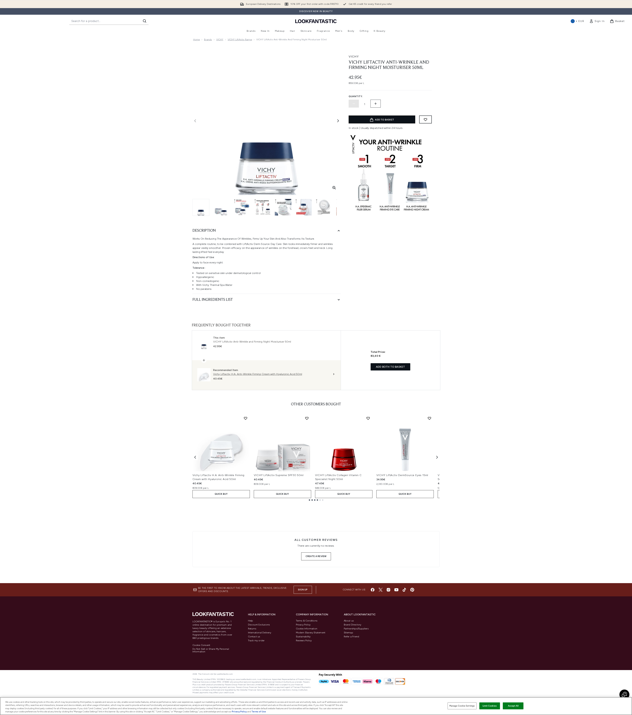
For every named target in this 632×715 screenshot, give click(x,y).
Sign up (302, 589)
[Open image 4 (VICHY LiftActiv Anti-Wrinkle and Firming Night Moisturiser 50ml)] (262, 207)
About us (349, 620)
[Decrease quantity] (354, 104)
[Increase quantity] (375, 104)
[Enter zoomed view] (334, 188)
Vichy (354, 56)
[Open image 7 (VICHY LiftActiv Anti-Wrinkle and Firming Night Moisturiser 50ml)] (324, 207)
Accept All (513, 706)
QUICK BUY (221, 494)
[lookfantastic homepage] (316, 21)
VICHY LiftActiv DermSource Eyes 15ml (402, 475)
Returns (252, 628)
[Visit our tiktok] (404, 590)
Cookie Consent (201, 645)
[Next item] (437, 457)
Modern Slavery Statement (311, 632)
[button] (624, 694)
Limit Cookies (490, 706)
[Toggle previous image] (195, 120)
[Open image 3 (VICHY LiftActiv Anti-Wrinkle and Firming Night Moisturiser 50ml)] (242, 207)
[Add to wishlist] (425, 119)
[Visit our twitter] (380, 590)
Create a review (316, 556)
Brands (208, 39)
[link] (597, 21)
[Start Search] (145, 21)
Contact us (254, 636)
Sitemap (348, 632)
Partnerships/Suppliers (356, 628)
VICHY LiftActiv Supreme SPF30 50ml (279, 475)
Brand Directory (352, 624)
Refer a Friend (351, 636)
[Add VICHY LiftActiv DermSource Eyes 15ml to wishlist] (429, 418)
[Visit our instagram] (388, 590)
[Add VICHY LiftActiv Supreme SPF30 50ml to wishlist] (307, 418)
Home (196, 39)
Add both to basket (390, 366)
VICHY (219, 39)
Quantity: (356, 96)
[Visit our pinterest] (412, 590)
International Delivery (259, 632)
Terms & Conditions (307, 620)
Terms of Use (258, 711)
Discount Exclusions (259, 624)
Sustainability (303, 636)
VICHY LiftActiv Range (240, 39)
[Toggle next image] (338, 120)
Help (250, 620)
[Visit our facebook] (373, 590)
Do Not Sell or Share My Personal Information (210, 650)
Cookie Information (306, 628)
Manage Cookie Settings (462, 706)
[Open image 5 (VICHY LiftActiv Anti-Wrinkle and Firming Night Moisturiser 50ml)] (283, 207)
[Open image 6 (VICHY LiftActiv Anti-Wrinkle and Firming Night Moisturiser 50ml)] (303, 207)
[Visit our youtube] (396, 590)
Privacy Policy (303, 624)
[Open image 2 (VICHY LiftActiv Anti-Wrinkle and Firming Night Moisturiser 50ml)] (221, 207)
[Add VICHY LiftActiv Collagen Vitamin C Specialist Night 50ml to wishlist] (368, 418)
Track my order (256, 640)
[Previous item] (195, 457)
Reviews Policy (304, 640)
